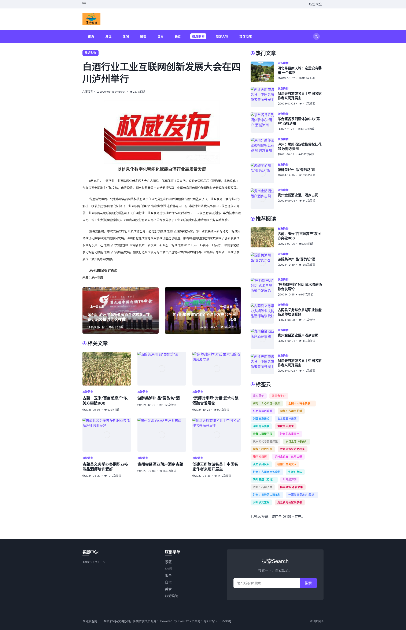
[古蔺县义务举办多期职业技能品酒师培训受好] (106, 435)
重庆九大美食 (285, 426)
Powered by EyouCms (175, 621)
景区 (108, 36)
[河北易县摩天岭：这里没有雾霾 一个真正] (264, 72)
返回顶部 (316, 621)
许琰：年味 (295, 472)
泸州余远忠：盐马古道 (288, 456)
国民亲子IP (279, 395)
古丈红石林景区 (287, 418)
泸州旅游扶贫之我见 (292, 449)
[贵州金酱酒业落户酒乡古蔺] (161, 435)
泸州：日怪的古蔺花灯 (267, 494)
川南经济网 (290, 479)
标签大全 (315, 4)
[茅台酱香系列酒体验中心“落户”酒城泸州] (264, 122)
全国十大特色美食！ (300, 403)
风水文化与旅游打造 (265, 441)
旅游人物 (222, 36)
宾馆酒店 (245, 36)
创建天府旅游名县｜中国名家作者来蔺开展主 (300, 95)
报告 (143, 36)
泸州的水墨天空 (289, 433)
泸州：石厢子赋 (262, 487)
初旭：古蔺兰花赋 (291, 411)
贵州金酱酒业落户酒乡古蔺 (160, 464)
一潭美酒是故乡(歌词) (302, 494)
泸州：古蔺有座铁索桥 (267, 472)
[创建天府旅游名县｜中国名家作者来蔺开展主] (216, 435)
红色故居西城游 (262, 411)
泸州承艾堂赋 (261, 502)
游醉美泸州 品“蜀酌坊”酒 (158, 398)
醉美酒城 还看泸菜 (291, 487)
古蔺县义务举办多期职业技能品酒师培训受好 (300, 312)
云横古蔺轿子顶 (262, 433)
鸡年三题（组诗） (264, 479)
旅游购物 (198, 36)
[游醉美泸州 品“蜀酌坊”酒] (161, 369)
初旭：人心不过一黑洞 (267, 403)
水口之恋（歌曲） (297, 441)
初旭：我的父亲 (262, 449)
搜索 (308, 583)
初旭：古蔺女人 (287, 464)
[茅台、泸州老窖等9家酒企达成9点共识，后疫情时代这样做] (120, 310)
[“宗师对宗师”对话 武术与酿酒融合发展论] (216, 369)
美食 (178, 36)
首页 (91, 36)
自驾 (160, 36)
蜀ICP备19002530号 (217, 621)
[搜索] (316, 36)
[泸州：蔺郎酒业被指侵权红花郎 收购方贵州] (264, 148)
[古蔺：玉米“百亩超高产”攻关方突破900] (106, 369)
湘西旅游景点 (261, 418)
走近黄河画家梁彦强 (289, 502)
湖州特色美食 (261, 426)
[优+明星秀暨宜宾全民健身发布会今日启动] (203, 310)
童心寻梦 (258, 395)
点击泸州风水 (261, 464)
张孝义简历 (260, 456)
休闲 (126, 36)
